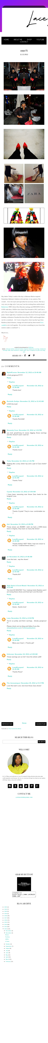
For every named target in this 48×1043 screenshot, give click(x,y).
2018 (5, 915)
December (8, 930)
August (7, 948)
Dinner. (7, 934)
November (8, 933)
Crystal (9, 492)
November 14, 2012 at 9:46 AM (20, 557)
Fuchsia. (7, 937)
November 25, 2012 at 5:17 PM (32, 683)
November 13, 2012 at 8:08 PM (21, 524)
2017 (5, 918)
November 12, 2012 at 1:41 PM (23, 461)
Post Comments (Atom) (15, 728)
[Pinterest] (32, 786)
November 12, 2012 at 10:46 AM (29, 372)
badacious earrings (34, 349)
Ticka (9, 461)
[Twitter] (26, 786)
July (7, 950)
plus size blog (41, 350)
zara (24, 352)
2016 (5, 920)
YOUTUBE (40, 39)
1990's (7, 939)
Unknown (10, 654)
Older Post (41, 724)
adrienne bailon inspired (21, 349)
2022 (5, 909)
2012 (5, 928)
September (9, 946)
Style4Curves (12, 372)
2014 (5, 924)
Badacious (4, 307)
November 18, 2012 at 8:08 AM (26, 654)
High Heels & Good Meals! (17, 585)
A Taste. (7, 941)
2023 (5, 907)
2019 (5, 913)
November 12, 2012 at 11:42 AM (32, 401)
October (8, 944)
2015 (5, 922)
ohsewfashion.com (14, 628)
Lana (9, 618)
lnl (36, 350)
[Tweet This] (29, 355)
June (7, 952)
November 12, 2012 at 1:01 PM (30, 430)
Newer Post (7, 724)
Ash (8, 524)
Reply (9, 378)
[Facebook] (15, 786)
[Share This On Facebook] (25, 355)
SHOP (29, 39)
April (7, 957)
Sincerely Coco (12, 430)
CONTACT (24, 42)
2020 (5, 911)
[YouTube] (21, 786)
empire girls (23, 350)
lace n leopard (31, 350)
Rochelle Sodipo (13, 401)
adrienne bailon (10, 349)
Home (6, 39)
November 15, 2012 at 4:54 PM (22, 618)
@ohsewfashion (29, 628)
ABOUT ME (18, 39)
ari (8, 557)
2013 (5, 926)
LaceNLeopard (18, 386)
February (8, 961)
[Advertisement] (19, 835)
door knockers (15, 350)
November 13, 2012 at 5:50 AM (24, 492)
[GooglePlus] (37, 786)
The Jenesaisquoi (13, 683)
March (7, 959)
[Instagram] (10, 786)
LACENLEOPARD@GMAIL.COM (24, 797)
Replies (12, 382)
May (7, 955)
